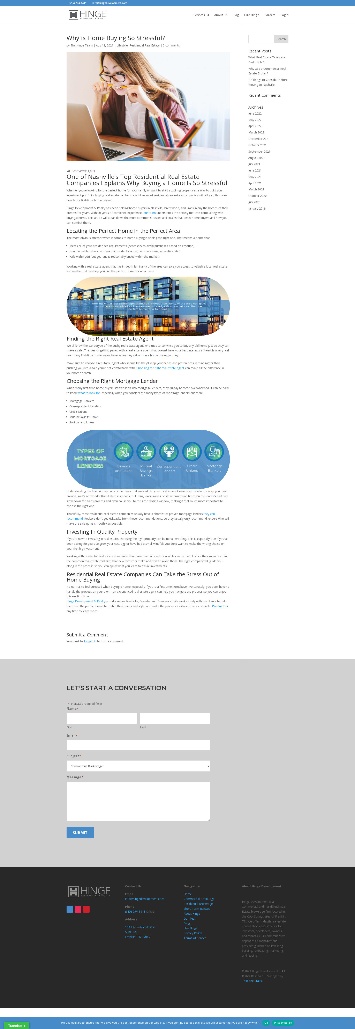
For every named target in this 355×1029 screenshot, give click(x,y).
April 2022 (255, 126)
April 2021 (255, 183)
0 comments (171, 45)
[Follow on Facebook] (70, 909)
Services (199, 15)
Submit (80, 832)
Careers (269, 15)
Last (143, 727)
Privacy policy (283, 1022)
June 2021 (255, 170)
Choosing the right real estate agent (160, 368)
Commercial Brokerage (199, 899)
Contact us (220, 606)
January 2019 (257, 208)
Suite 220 (131, 932)
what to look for (89, 393)
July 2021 (254, 164)
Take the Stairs (252, 981)
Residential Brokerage (198, 904)
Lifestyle (122, 45)
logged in (90, 641)
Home (188, 894)
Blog (236, 15)
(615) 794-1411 (77, 3)
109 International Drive (140, 927)
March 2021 (256, 189)
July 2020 (254, 202)
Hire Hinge (251, 15)
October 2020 (257, 196)
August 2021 (256, 158)
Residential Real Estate (144, 45)
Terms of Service (195, 938)
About (218, 15)
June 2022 (255, 113)
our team (149, 213)
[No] (350, 1023)
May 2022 (255, 120)
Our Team (190, 918)
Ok (266, 1022)
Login (284, 15)
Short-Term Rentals (197, 909)
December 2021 (259, 139)
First (70, 727)
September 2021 (259, 151)
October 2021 (257, 145)
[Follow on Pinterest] (86, 909)
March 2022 (256, 132)
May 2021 (255, 177)
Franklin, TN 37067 (137, 937)
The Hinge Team (81, 45)
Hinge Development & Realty (86, 601)
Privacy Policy (193, 933)
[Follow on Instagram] (78, 909)
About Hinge (192, 913)
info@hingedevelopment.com (144, 899)
